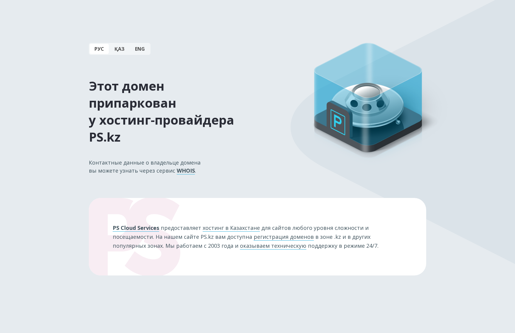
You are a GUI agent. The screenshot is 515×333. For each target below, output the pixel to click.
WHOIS (186, 170)
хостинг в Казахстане (231, 227)
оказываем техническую (273, 245)
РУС (99, 49)
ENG (140, 49)
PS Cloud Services (136, 227)
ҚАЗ (119, 49)
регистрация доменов (284, 236)
